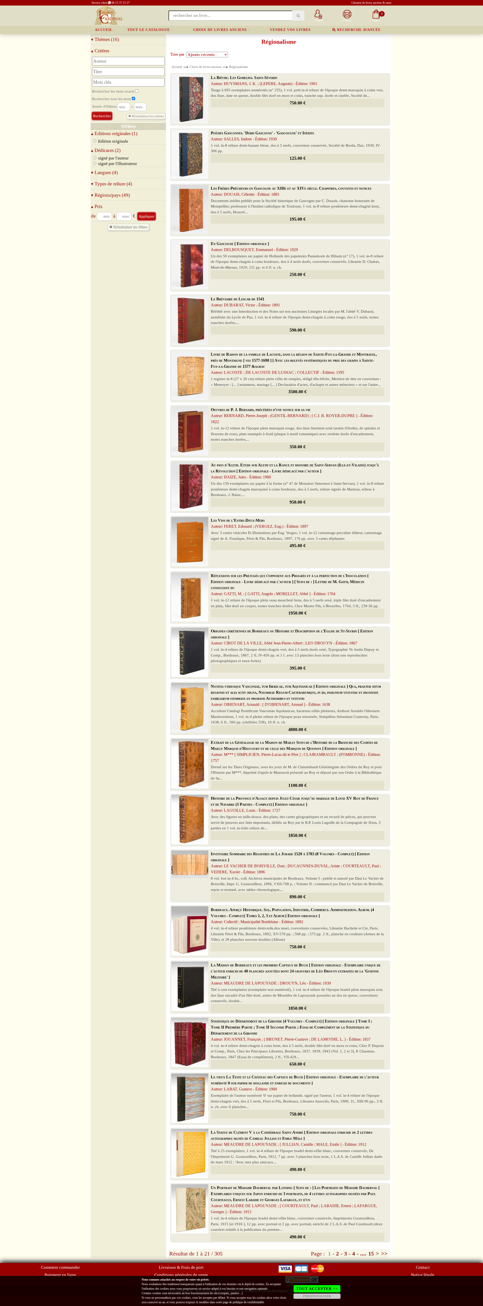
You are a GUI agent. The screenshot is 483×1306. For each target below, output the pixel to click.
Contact (423, 1267)
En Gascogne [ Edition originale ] (254, 246)
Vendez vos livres (290, 30)
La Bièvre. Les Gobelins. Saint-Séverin (264, 80)
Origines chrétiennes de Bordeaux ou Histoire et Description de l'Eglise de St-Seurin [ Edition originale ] (292, 637)
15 (371, 1253)
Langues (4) (104, 172)
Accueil (103, 30)
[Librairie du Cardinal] (108, 15)
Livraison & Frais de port (181, 1267)
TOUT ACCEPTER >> (317, 1289)
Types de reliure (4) (111, 183)
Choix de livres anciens (220, 30)
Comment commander (60, 1267)
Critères (100, 50)
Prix (97, 206)
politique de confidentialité (248, 1302)
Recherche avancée (358, 30)
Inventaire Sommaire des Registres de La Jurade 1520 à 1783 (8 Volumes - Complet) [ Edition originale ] (296, 863)
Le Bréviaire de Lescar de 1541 (245, 302)
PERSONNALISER (317, 1296)
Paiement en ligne (60, 1275)
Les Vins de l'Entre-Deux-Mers (259, 523)
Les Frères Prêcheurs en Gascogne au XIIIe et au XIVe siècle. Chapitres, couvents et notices (291, 191)
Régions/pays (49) (110, 195)
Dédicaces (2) (105, 150)
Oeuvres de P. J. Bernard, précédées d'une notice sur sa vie (292, 415)
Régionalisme (238, 67)
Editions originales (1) (114, 133)
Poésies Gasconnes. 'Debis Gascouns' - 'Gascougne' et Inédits (262, 136)
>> (384, 1253)
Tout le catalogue (148, 30)
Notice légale (422, 1275)
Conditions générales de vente (181, 1275)
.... (363, 1253)
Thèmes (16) (105, 39)
